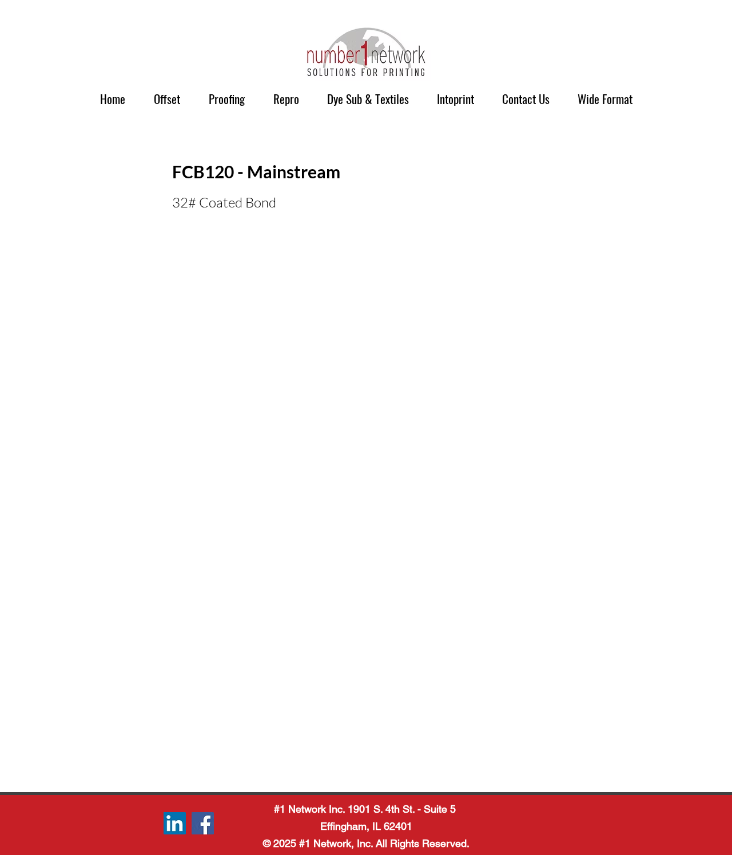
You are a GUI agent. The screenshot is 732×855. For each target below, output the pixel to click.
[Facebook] (203, 823)
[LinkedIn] (175, 823)
